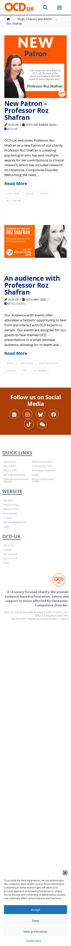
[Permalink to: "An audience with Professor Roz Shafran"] (35, 241)
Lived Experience (48, 363)
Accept (35, 910)
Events (10, 363)
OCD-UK (12, 129)
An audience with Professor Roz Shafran (32, 285)
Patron (44, 193)
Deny (35, 921)
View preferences (35, 932)
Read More (15, 183)
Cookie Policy (33, 940)
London (11, 370)
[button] (65, 873)
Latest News (13, 193)
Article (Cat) (16, 303)
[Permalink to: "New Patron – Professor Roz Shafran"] (35, 66)
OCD (24, 370)
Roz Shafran (14, 200)
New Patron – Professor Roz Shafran (26, 110)
